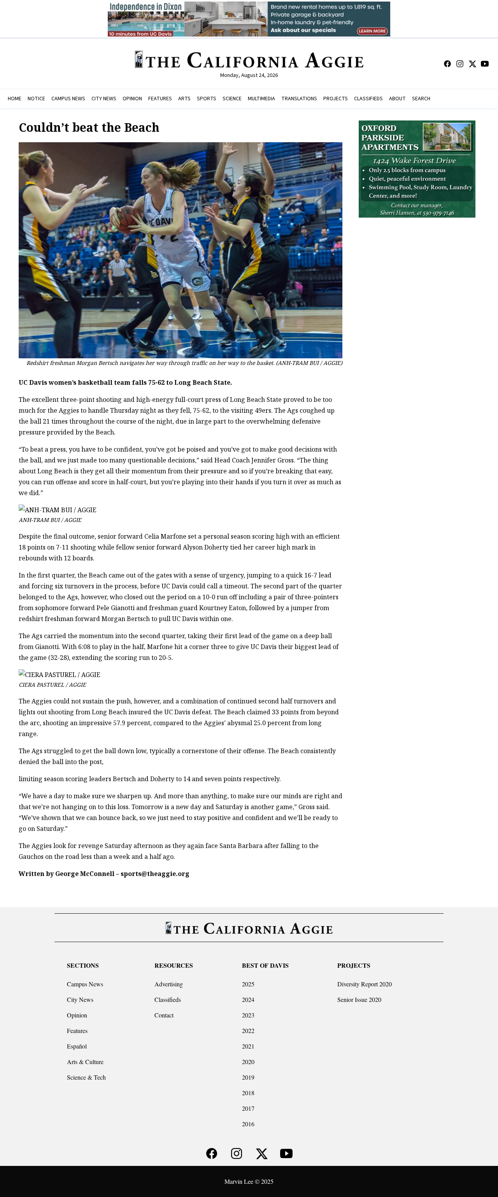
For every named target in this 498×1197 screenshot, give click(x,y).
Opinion (77, 1015)
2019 (248, 1077)
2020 (248, 1061)
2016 (248, 1124)
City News (80, 999)
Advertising (168, 984)
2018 (248, 1093)
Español (77, 1046)
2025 (248, 984)
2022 (248, 1030)
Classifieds (167, 999)
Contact (164, 1015)
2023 (248, 1015)
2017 (248, 1108)
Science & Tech (86, 1077)
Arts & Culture (85, 1061)
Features (77, 1030)
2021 (248, 1046)
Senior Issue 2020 (359, 999)
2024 (248, 999)
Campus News (85, 984)
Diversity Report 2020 (364, 984)
